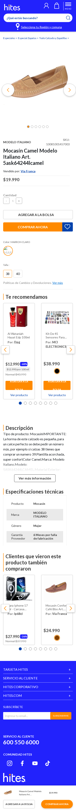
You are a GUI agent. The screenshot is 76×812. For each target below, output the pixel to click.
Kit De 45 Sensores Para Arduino (55, 335)
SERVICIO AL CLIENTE (20, 678)
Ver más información (35, 478)
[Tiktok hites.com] (47, 763)
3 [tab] (30, 403)
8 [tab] (55, 403)
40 (18, 274)
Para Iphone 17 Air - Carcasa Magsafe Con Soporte (18, 607)
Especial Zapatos (27, 38)
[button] (46, 6)
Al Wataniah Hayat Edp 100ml (19, 335)
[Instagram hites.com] (9, 763)
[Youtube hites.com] (35, 763)
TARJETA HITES (15, 669)
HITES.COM (12, 695)
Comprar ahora (33, 227)
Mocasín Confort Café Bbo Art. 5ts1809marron (57, 607)
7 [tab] (50, 403)
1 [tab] (20, 403)
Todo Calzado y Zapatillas (53, 38)
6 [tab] (45, 403)
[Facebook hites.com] (22, 763)
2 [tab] (25, 403)
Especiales (9, 38)
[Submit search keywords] (71, 18)
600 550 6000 (21, 742)
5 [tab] (40, 403)
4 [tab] (35, 403)
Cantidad (9, 195)
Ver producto (19, 395)
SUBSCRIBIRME (61, 715)
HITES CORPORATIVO (20, 687)
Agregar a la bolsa (36, 215)
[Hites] (12, 7)
